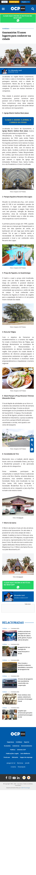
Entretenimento (26, 746)
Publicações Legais (12, 753)
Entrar (4, 2)
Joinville (27, 763)
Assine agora (14, 2)
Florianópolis (21, 767)
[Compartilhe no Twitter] (32, 445)
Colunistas (15, 746)
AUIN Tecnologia (25, 788)
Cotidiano (4, 628)
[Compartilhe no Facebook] (32, 440)
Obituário (15, 757)
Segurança (10, 742)
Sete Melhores (25, 753)
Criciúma (13, 767)
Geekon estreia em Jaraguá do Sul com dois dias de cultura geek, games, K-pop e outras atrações (25, 636)
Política (12, 750)
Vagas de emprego (26, 757)
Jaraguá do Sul (11, 763)
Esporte (26, 742)
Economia (7, 746)
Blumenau (20, 763)
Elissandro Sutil (16, 70)
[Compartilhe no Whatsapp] (32, 449)
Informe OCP (21, 750)
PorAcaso (7, 757)
